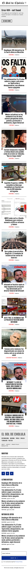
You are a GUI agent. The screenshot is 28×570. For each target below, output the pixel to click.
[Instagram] (7, 473)
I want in (13, 558)
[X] (11, 473)
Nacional (11, 54)
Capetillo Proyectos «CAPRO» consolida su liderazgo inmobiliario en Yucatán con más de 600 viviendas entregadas (14, 187)
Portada (12, 125)
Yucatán (12, 293)
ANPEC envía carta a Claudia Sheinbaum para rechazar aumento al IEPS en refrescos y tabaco (14, 221)
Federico (17, 54)
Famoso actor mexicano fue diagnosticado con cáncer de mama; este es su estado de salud (14, 352)
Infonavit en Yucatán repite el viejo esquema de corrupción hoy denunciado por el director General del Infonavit (14, 288)
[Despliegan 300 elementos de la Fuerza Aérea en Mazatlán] (14, 40)
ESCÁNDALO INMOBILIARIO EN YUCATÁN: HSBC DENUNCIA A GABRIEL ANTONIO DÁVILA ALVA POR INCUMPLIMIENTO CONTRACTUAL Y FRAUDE (14, 419)
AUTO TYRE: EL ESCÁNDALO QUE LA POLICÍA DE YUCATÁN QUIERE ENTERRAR (14, 320)
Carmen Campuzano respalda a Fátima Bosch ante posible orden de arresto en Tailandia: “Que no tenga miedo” (14, 153)
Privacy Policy (18, 561)
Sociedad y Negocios (12, 357)
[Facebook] (3, 473)
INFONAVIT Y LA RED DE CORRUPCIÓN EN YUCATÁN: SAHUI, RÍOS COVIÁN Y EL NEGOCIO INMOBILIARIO (14, 385)
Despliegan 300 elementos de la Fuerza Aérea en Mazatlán (14, 51)
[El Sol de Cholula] (13, 3)
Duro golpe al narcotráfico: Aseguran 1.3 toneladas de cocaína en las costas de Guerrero (14, 254)
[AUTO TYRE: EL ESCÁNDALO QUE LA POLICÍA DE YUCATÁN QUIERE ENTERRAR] (14, 308)
